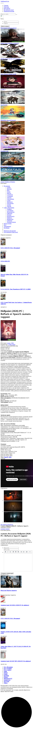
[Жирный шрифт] (5, 552)
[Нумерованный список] (24, 552)
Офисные (9, 213)
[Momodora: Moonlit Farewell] (13, 118)
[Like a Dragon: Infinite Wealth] (13, 72)
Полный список (11, 222)
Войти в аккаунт (5, 26)
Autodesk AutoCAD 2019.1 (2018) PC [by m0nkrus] (15, 605)
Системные (10, 210)
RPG (8, 190)
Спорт (8, 200)
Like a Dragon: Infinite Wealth (8, 74)
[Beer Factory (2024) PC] (13, 165)
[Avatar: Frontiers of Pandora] (13, 180)
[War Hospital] (13, 103)
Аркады (9, 197)
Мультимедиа (10, 212)
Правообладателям (9, 11)
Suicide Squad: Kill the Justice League (10, 58)
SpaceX (6, 457)
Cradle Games (11, 344)
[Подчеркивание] (10, 552)
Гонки (8, 191)
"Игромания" (7, 226)
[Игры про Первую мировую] (11, 587)
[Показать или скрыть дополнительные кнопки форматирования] (30, 552)
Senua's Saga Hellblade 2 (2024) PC (10, 43)
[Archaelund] (13, 134)
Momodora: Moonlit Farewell (8, 120)
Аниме (9, 204)
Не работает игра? (9, 10)
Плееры (9, 215)
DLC (5, 225)
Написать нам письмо (10, 230)
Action (8, 187)
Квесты (9, 193)
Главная (6, 5)
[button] (16, 17)
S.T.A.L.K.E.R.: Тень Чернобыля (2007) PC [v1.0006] (16, 289)
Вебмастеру (10, 219)
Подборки (6, 228)
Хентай (9, 206)
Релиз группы (7, 223)
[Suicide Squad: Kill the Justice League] (13, 57)
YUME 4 (3, 89)
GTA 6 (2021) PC (5, 261)
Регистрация (4, 28)
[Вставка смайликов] (27, 552)
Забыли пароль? (12, 28)
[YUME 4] (13, 88)
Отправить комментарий (7, 573)
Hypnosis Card (4, 151)
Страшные (10, 196)
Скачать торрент (5, 529)
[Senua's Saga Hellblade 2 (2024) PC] (13, 42)
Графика (9, 209)
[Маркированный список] (21, 552)
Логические (10, 203)
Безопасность (10, 216)
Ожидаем (6, 7)
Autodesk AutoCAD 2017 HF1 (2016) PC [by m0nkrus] (16, 661)
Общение (9, 220)
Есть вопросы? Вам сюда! (11, 232)
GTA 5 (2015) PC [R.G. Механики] (10, 248)
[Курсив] (8, 552)
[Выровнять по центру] (16, 552)
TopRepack (5, 1)
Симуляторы (10, 199)
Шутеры (9, 189)
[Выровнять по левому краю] (13, 552)
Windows (9, 217)
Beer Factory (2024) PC (7, 166)
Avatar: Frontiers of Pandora (8, 182)
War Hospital (4, 105)
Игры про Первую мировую (9, 590)
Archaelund (4, 135)
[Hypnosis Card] (13, 149)
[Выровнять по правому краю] (18, 552)
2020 (10, 457)
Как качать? (7, 8)
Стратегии (10, 194)
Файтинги (10, 202)
